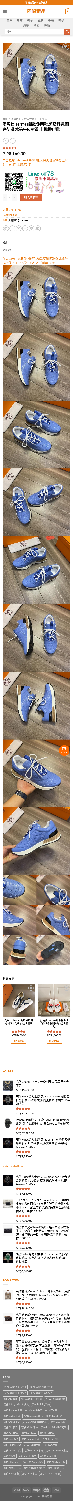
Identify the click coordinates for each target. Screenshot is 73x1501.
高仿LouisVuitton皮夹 (57, 1450)
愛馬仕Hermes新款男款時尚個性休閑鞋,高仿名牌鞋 (18, 1022)
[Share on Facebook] (12, 228)
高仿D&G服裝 (58, 1421)
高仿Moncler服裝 (27, 1456)
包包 (20, 20)
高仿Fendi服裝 (11, 1433)
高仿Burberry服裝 (13, 1410)
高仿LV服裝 (10, 1456)
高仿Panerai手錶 (12, 1467)
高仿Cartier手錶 (12, 1415)
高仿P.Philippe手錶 (56, 1462)
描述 (5, 242)
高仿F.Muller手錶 (29, 1427)
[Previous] (2, 1017)
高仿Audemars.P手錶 (31, 1398)
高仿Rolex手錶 (29, 1473)
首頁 (9, 20)
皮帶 (26, 25)
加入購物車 (31, 197)
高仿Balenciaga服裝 (55, 1398)
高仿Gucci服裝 (47, 1433)
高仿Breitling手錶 (41, 1404)
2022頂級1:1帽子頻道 (41, 1387)
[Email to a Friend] (25, 228)
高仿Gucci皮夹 (11, 1438)
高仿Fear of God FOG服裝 (54, 1427)
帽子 (61, 20)
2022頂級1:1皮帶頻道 (15, 1392)
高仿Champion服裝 (33, 1415)
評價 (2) (7, 249)
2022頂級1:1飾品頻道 (41, 1392)
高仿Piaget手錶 (56, 1467)
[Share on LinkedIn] (38, 228)
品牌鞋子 (16, 118)
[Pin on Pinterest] (31, 228)
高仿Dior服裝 (10, 1427)
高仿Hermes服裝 (51, 1438)
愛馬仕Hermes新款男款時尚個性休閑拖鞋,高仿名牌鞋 (54, 1023)
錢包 (37, 25)
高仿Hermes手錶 (30, 1438)
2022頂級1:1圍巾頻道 (15, 1387)
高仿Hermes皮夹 (12, 1444)
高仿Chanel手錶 (54, 1415)
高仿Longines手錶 (34, 1450)
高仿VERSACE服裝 (50, 1473)
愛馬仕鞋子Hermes (35, 118)
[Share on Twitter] (19, 228)
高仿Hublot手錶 (32, 1444)
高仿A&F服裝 (10, 1398)
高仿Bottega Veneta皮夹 (16, 1404)
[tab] (36, 242)
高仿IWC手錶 (50, 1444)
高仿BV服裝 (51, 1410)
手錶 (51, 20)
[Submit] (67, 32)
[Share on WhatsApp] (6, 228)
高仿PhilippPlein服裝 (34, 1467)
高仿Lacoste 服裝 (12, 1450)
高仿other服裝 (36, 1462)
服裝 (41, 20)
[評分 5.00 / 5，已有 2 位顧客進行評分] (36, 148)
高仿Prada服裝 (11, 1473)
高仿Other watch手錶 (15, 1462)
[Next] (70, 1017)
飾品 (47, 25)
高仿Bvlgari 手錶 (33, 1410)
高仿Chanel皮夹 (12, 1421)
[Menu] (5, 11)
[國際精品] (36, 11)
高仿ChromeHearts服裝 (35, 1421)
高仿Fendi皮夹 (29, 1433)
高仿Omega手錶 (48, 1456)
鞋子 (30, 20)
